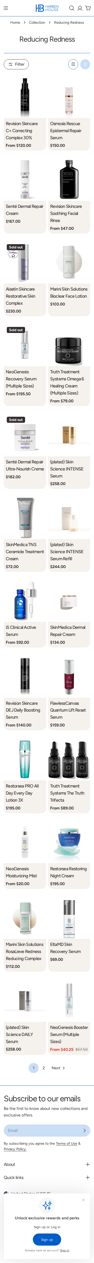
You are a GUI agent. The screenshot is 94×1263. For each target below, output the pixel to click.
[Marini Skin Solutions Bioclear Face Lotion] (69, 262)
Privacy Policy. (15, 1149)
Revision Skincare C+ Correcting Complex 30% (22, 130)
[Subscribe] (84, 1130)
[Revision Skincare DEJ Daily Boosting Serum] (25, 676)
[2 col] (85, 64)
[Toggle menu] (6, 8)
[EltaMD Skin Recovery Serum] (69, 917)
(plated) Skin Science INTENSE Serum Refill (67, 551)
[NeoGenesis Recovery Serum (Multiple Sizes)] (25, 345)
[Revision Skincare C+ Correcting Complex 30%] (25, 96)
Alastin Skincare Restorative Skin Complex (20, 296)
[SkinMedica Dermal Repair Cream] (69, 600)
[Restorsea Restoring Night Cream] (69, 842)
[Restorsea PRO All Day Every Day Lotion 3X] (25, 759)
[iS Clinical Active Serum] (25, 600)
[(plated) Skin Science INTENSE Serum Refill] (69, 517)
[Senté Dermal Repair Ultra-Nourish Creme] (25, 435)
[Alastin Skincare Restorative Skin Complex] (25, 262)
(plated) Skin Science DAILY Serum (19, 1034)
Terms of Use (66, 1143)
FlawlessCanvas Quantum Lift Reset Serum (68, 710)
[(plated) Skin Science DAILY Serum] (25, 1000)
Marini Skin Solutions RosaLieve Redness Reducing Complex (24, 951)
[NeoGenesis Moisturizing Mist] (25, 842)
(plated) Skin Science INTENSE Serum (67, 469)
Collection (37, 22)
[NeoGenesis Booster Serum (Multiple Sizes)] (69, 1000)
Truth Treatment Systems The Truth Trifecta (67, 793)
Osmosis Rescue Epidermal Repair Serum (65, 130)
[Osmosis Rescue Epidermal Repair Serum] (69, 96)
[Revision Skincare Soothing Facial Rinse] (69, 179)
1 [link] (34, 1067)
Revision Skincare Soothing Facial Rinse (66, 213)
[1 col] (73, 64)
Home (15, 22)
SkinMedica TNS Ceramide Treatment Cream (25, 551)
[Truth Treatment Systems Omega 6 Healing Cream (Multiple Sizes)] (69, 345)
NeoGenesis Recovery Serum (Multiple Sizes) (21, 378)
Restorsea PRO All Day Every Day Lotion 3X (22, 793)
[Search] (72, 8)
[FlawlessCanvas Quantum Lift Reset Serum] (69, 676)
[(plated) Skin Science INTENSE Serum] (69, 435)
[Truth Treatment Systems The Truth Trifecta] (69, 759)
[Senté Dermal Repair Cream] (25, 179)
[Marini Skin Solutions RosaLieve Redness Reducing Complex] (25, 917)
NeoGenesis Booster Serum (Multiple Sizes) (69, 1034)
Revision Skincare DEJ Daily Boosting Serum (23, 710)
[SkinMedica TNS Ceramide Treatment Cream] (25, 517)
